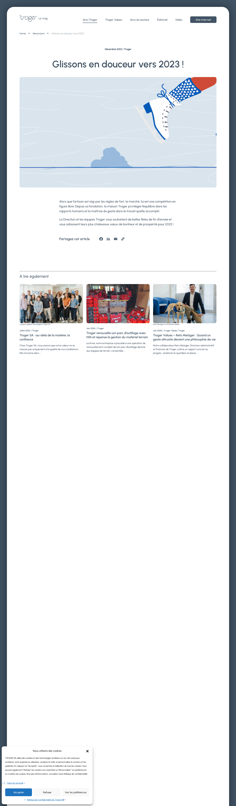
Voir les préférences (76, 792)
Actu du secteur (139, 19)
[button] (87, 751)
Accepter (18, 792)
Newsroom (39, 33)
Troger (127, 49)
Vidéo (178, 19)
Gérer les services (15, 783)
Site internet (203, 19)
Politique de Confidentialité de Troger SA (45, 800)
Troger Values (113, 19)
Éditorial (162, 19)
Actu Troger (90, 19)
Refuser (47, 792)
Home (23, 33)
